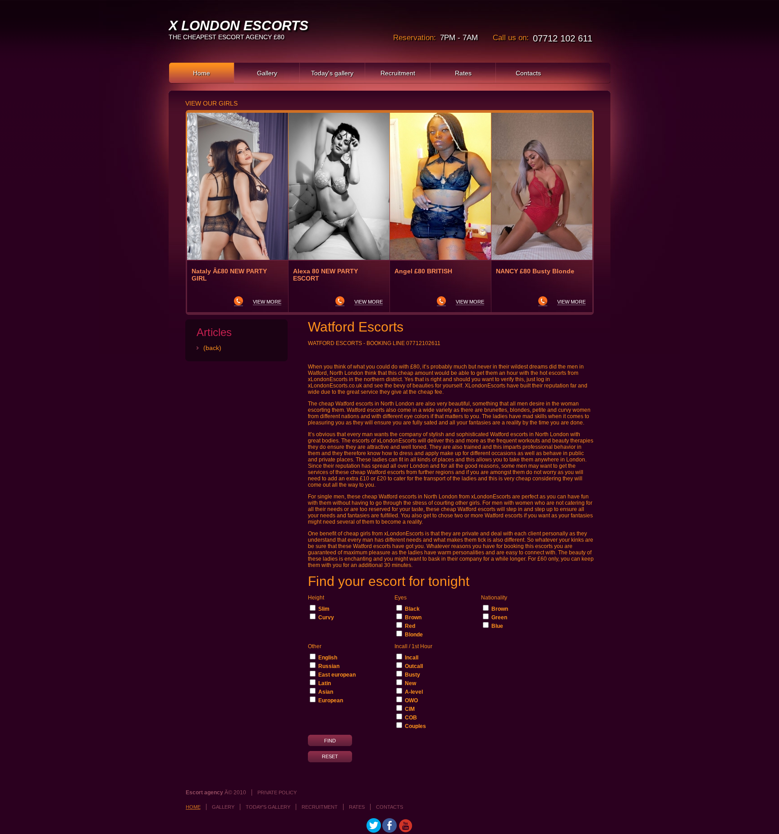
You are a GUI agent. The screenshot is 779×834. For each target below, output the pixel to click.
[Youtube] (405, 831)
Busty (412, 675)
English (327, 657)
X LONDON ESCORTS (238, 25)
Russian (328, 666)
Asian (325, 692)
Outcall (414, 666)
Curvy (326, 617)
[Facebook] (389, 831)
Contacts (528, 73)
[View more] (237, 186)
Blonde (414, 634)
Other (314, 646)
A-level (414, 692)
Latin (324, 683)
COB (411, 717)
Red (410, 626)
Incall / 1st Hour (413, 646)
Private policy (277, 792)
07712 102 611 (562, 38)
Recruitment (397, 73)
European (330, 700)
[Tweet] (374, 831)
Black (412, 609)
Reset (330, 756)
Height (316, 597)
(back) (212, 347)
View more (267, 301)
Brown (413, 617)
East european (337, 675)
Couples (415, 726)
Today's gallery (332, 73)
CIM (410, 709)
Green (499, 617)
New (410, 683)
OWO (411, 700)
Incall (411, 657)
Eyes (400, 597)
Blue (497, 626)
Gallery (267, 73)
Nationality (494, 597)
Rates (463, 73)
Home (201, 73)
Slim (324, 609)
